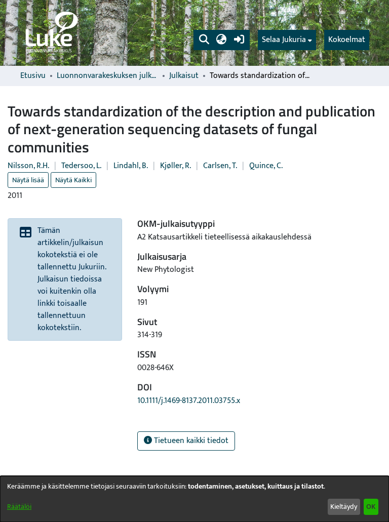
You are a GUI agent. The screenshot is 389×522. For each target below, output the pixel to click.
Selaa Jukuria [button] (284, 40)
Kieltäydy (343, 506)
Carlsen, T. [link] (220, 166)
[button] (204, 40)
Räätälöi (19, 506)
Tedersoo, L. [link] (81, 166)
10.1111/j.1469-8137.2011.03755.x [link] (188, 401)
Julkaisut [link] (184, 76)
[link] (51, 33)
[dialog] (194, 499)
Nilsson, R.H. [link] (28, 166)
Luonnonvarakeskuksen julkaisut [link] (107, 76)
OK (370, 506)
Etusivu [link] (33, 76)
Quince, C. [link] (266, 166)
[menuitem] (287, 40)
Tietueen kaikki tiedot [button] (190, 441)
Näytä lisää (28, 180)
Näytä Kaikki (73, 180)
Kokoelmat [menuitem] (346, 40)
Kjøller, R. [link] (175, 166)
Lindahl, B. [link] (130, 166)
